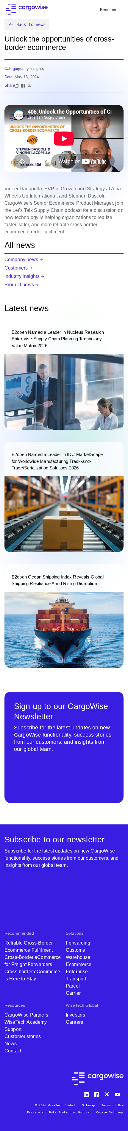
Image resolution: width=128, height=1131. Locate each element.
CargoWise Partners (26, 1014)
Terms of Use (113, 1105)
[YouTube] (118, 1093)
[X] (29, 86)
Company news (21, 259)
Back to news (31, 24)
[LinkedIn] (16, 86)
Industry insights (22, 276)
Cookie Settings (110, 1112)
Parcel (73, 985)
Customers (16, 267)
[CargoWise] (27, 9)
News (10, 1043)
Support (12, 1029)
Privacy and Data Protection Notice (58, 1112)
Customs (75, 950)
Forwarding (78, 942)
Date (8, 77)
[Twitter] (107, 1093)
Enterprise (77, 971)
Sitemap (88, 1105)
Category (12, 68)
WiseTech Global (82, 1005)
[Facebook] (23, 86)
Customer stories (22, 1036)
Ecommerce (78, 964)
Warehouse (78, 957)
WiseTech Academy (25, 1022)
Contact (12, 1050)
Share (9, 85)
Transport (76, 978)
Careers (74, 1022)
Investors (75, 1014)
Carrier (73, 993)
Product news (19, 284)
